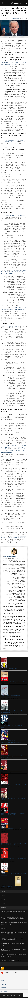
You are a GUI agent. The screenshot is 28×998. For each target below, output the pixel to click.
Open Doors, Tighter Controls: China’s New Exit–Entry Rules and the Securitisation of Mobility (12, 944)
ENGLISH (3, 899)
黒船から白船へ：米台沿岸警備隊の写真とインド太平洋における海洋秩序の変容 (14, 923)
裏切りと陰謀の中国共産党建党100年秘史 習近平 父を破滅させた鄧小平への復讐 (14, 814)
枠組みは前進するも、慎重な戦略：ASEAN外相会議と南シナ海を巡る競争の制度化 (13, 933)
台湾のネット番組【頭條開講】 (10, 326)
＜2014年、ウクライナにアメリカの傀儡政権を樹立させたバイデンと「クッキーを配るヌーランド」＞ (13, 447)
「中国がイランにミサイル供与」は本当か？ (11, 960)
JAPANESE (3, 903)
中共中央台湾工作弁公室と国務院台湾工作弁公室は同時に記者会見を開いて (13, 309)
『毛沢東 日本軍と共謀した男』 (9, 886)
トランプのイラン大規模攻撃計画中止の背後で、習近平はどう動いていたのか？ (14, 955)
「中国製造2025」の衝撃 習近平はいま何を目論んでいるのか (13, 874)
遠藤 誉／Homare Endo (13, 18)
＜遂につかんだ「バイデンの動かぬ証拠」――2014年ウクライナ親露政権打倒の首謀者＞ (14, 450)
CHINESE (3, 895)
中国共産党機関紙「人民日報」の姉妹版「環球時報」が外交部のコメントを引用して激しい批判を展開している (13, 272)
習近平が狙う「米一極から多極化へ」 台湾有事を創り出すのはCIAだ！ (14, 756)
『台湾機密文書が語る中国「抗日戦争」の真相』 (13, 682)
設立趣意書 (3, 987)
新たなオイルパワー (5, 928)
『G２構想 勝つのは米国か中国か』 (10, 668)
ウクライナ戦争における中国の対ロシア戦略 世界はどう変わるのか (14, 799)
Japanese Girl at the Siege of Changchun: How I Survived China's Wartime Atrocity (13, 844)
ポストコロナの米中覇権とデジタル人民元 (11, 828)
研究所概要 (3, 984)
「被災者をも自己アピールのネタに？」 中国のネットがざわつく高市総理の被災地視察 (14, 939)
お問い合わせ (4, 991)
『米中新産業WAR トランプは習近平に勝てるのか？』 (13, 726)
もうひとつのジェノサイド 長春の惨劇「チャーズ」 (14, 784)
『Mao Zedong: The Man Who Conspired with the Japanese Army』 (13, 711)
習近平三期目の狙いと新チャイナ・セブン (11, 771)
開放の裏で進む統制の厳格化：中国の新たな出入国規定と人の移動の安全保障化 (14, 912)
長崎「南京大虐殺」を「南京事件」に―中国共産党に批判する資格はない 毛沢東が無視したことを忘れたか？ (14, 918)
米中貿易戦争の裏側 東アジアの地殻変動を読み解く (14, 859)
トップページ (4, 976)
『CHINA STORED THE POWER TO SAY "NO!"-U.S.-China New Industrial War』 (13, 696)
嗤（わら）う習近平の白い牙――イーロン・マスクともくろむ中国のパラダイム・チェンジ (13, 741)
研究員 (2, 980)
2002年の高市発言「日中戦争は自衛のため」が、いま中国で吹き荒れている (13, 950)
